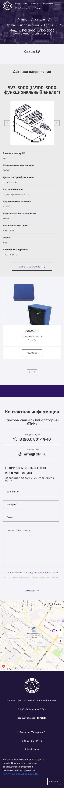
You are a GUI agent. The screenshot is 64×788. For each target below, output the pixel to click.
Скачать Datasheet (29, 266)
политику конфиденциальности (41, 572)
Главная (23, 19)
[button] (32, 141)
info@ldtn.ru (32, 749)
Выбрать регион (24, 8)
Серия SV (50, 25)
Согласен (54, 781)
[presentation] (7, 123)
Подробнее (32, 353)
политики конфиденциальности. (21, 773)
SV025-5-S (32, 331)
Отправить (32, 590)
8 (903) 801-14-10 (32, 740)
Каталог (40, 19)
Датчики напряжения (23, 25)
